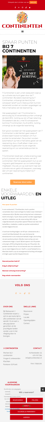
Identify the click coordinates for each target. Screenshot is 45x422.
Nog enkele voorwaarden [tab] (11, 275)
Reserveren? (18, 400)
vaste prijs (33, 2)
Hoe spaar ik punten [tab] (9, 204)
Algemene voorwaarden (12, 383)
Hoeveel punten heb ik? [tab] (11, 261)
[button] (22, 31)
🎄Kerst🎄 (26, 406)
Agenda (26, 417)
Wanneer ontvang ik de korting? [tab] (14, 271)
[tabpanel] (22, 233)
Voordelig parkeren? (26, 412)
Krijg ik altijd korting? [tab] (10, 266)
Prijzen (35, 400)
